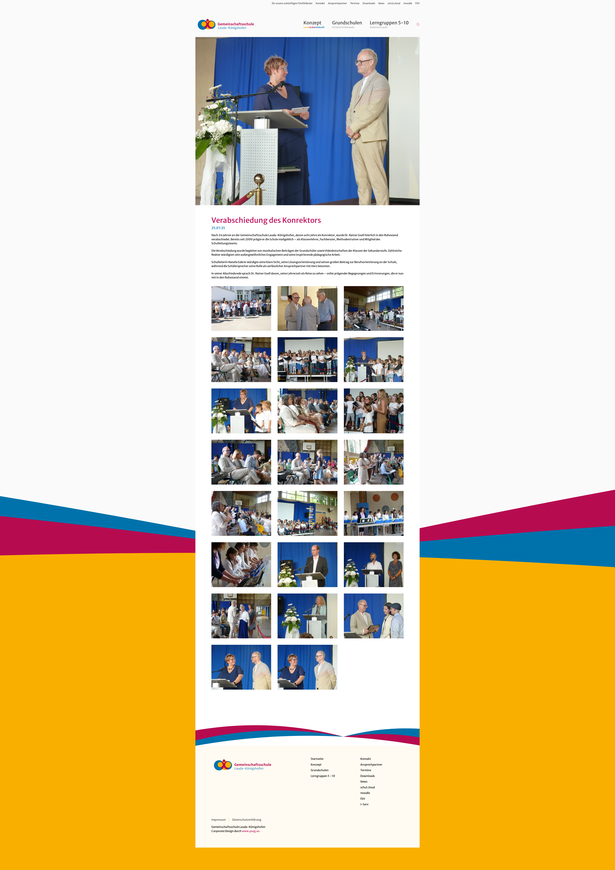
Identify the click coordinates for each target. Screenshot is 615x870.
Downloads (369, 3)
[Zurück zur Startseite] (225, 24)
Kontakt (320, 3)
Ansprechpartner (337, 3)
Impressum (218, 819)
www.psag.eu (250, 831)
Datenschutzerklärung (246, 819)
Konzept (316, 764)
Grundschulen (320, 770)
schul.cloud (394, 3)
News (381, 3)
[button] (418, 24)
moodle (407, 3)
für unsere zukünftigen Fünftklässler (292, 3)
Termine (354, 3)
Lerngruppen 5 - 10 (323, 776)
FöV (417, 3)
